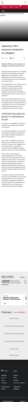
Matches (4, 375)
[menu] (26, 2)
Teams (16, 375)
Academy (16, 380)
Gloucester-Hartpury (19, 382)
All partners (19, 312)
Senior (15, 377)
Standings (4, 382)
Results (3, 380)
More (22, 277)
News (3, 10)
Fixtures (3, 377)
